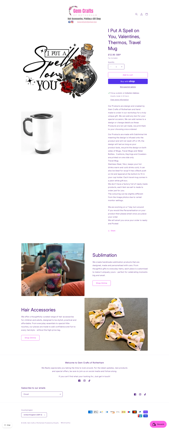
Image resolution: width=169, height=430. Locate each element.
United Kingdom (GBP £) (33, 415)
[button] (136, 14)
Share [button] (113, 231)
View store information (119, 100)
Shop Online (101, 283)
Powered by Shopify (52, 423)
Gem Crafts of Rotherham (36, 423)
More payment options (128, 87)
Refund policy (65, 423)
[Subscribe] (60, 394)
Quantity (111, 62)
